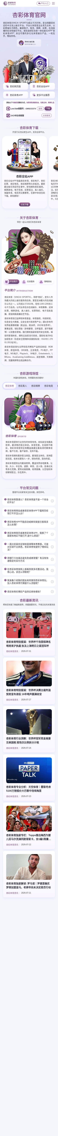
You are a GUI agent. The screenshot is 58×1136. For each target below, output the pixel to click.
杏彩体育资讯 (12, 651)
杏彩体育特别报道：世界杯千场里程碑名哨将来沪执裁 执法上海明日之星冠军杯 (28, 644)
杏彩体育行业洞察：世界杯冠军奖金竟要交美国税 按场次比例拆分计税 (28, 740)
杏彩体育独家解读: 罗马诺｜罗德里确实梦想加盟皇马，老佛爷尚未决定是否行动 (28, 885)
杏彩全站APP (24, 176)
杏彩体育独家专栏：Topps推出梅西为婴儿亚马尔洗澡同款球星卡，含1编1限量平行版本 (28, 837)
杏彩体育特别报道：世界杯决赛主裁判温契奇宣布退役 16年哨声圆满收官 (28, 692)
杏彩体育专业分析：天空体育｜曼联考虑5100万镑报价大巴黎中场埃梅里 (28, 789)
